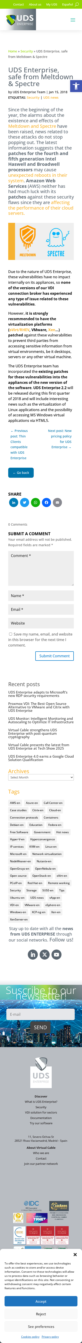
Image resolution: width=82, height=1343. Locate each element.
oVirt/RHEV (19, 329)
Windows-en (18, 912)
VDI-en (14, 905)
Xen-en (56, 912)
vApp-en (54, 898)
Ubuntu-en (17, 898)
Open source (18, 876)
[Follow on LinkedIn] (33, 955)
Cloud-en (55, 810)
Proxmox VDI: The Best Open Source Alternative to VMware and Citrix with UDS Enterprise (38, 707)
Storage (31, 890)
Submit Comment (54, 655)
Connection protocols (24, 817)
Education (36, 825)
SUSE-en (48, 890)
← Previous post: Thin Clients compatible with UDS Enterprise (19, 444)
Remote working (59, 883)
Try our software (41, 1123)
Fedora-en (55, 825)
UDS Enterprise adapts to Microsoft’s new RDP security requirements (37, 694)
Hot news (62, 832)
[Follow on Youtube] (56, 955)
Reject (41, 1314)
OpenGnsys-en (19, 869)
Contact (18, 4)
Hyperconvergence (42, 839)
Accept (41, 1301)
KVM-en (34, 847)
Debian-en (17, 825)
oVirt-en (62, 876)
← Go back (21, 472)
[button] (76, 86)
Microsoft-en (18, 854)
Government (42, 832)
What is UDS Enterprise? (41, 1102)
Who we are (41, 1153)
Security (26, 51)
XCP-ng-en (39, 912)
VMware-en (32, 905)
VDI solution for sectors (41, 1112)
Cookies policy (30, 1337)
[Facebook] (46, 503)
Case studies (18, 810)
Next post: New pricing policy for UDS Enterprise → (60, 439)
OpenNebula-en (45, 869)
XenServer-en (19, 919)
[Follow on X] (45, 955)
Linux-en (51, 847)
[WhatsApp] (35, 503)
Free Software (19, 832)
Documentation (41, 1118)
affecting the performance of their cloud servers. (40, 207)
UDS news (51, 97)
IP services (17, 847)
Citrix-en (38, 810)
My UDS (51, 4)
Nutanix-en (44, 861)
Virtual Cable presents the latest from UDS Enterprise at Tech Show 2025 (38, 746)
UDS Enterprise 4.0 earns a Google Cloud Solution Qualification (41, 758)
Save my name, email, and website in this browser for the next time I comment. (40, 640)
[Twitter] (24, 503)
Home (12, 51)
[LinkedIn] (13, 503)
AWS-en (15, 803)
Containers (51, 817)
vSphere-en (52, 905)
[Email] (57, 503)
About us (35, 4)
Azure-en (32, 803)
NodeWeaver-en (20, 861)
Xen (51, 329)
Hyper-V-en (17, 839)
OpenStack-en (41, 876)
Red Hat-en (35, 883)
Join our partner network (41, 1164)
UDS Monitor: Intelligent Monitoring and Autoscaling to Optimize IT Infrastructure (41, 720)
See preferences (41, 1326)
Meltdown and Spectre (32, 126)
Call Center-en (53, 803)
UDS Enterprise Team (29, 92)
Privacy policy (50, 1337)
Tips (61, 890)
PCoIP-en (16, 883)
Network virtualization (47, 854)
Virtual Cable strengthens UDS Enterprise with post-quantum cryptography (32, 733)
